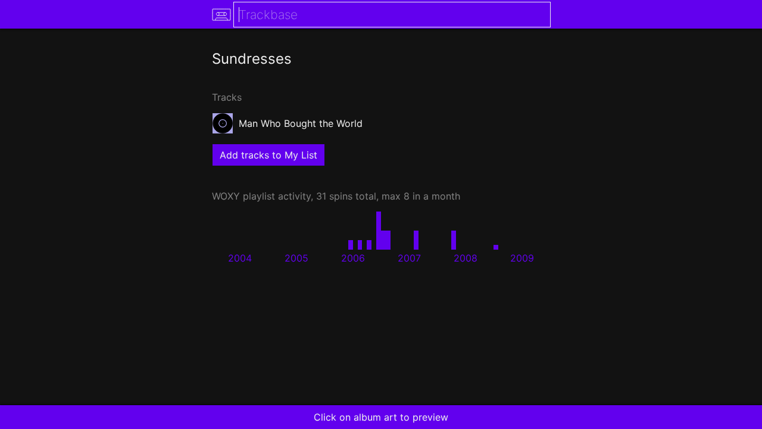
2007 (409, 258)
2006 (353, 258)
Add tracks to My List (268, 155)
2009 (522, 258)
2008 (465, 258)
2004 (240, 258)
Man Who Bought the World (301, 123)
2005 (296, 258)
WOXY (226, 196)
